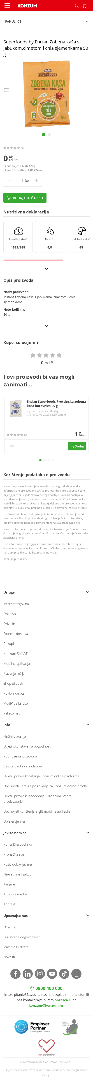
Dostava (9, 613)
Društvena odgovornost (21, 937)
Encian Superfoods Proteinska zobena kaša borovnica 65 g (56, 404)
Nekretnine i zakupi (17, 874)
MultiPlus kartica (15, 703)
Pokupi (8, 643)
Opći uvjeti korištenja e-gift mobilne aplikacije (36, 811)
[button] (40, 460)
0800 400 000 (48, 988)
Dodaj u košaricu (27, 198)
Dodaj (79, 446)
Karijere (9, 884)
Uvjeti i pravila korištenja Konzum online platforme (41, 776)
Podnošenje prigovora (20, 756)
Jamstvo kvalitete (15, 947)
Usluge (9, 592)
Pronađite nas (14, 854)
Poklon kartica (14, 693)
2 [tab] (49, 134)
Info (6, 724)
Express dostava (15, 633)
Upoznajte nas (15, 915)
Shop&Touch (13, 683)
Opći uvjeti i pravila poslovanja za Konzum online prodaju (46, 786)
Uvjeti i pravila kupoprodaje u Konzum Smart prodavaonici (37, 799)
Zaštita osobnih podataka (22, 766)
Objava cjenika (14, 821)
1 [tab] (43, 134)
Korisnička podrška (17, 844)
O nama (9, 927)
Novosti (9, 957)
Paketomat (11, 713)
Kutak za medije (15, 894)
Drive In (9, 623)
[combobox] (46, 21)
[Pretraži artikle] (77, 5)
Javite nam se (14, 833)
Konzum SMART (15, 653)
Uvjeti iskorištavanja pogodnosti (27, 746)
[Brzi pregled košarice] (87, 5)
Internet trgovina (16, 603)
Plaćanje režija (14, 673)
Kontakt (9, 904)
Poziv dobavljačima (17, 864)
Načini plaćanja (14, 736)
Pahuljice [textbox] (13, 21)
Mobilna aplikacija (16, 663)
